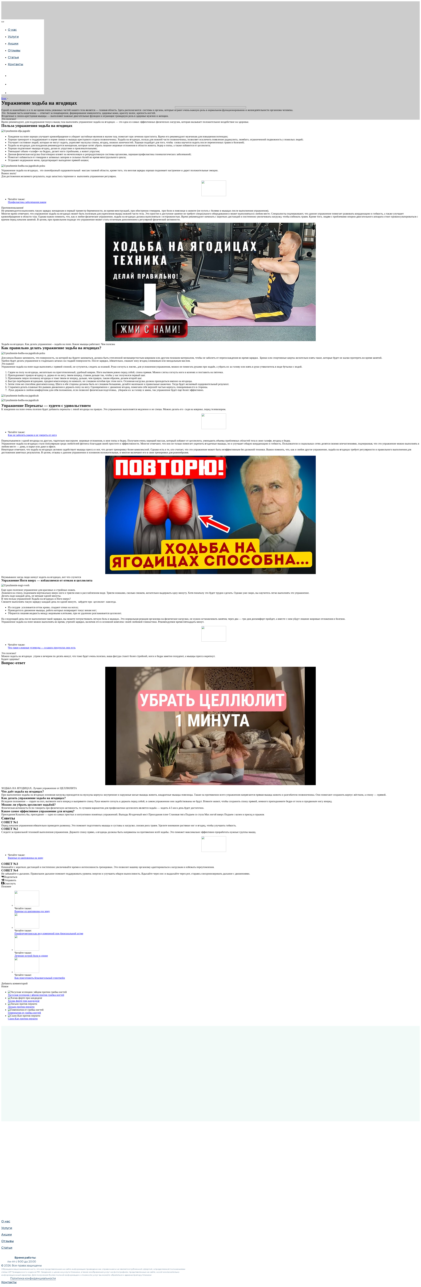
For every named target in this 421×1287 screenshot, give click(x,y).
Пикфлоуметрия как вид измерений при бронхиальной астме (48, 933)
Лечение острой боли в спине (31, 955)
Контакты (15, 64)
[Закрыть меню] (2, 21)
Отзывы (14, 50)
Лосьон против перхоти (21, 1006)
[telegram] (10, 92)
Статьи (13, 57)
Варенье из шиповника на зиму (25, 857)
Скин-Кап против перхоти (23, 1018)
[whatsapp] (10, 84)
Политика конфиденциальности (33, 1278)
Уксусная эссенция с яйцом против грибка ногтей (36, 995)
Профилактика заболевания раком (27, 202)
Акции (13, 43)
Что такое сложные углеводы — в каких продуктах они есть (41, 647)
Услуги (6, 370)
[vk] (10, 75)
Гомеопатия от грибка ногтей (24, 1012)
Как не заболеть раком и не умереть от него (32, 435)
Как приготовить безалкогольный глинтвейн (39, 977)
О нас (12, 30)
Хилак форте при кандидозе (23, 1000)
